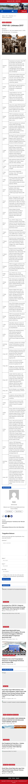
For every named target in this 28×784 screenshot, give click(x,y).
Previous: (13, 521)
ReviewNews (21, 781)
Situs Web (4, 569)
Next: (13, 526)
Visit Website (9, 511)
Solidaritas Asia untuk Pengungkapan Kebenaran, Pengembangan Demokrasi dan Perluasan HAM (13, 660)
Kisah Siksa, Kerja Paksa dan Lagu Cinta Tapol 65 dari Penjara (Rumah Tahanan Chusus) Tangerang (13, 770)
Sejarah (17, 778)
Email (3, 563)
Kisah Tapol (5, 686)
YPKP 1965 (14, 5)
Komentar (4, 540)
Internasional (6, 655)
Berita (3, 22)
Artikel (4, 714)
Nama (3, 558)
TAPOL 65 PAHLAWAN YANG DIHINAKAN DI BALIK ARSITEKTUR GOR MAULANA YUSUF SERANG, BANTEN (13, 720)
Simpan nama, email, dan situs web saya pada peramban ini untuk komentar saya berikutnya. (13, 575)
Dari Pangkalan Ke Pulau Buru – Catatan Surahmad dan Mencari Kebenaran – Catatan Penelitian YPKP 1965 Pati (13, 745)
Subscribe (24, 11)
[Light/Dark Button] (13, 11)
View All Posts (19, 511)
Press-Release (8, 22)
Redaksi (5, 28)
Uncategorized (6, 739)
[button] (2, 11)
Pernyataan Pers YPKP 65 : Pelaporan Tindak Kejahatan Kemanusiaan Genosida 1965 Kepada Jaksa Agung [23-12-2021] (13, 607)
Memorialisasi (15, 714)
